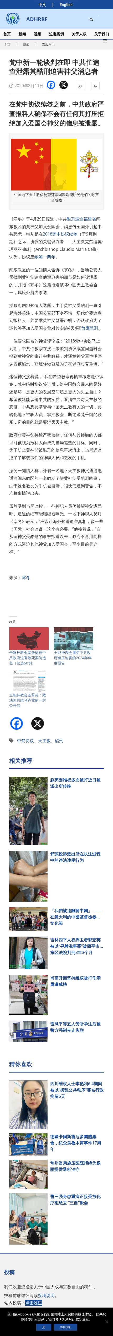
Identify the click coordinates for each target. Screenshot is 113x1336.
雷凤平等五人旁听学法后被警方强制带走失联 (75, 1027)
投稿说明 (46, 1295)
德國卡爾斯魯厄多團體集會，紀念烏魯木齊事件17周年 (75, 1143)
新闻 (26, 44)
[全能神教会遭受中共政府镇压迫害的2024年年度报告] (73, 638)
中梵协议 (25, 740)
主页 (7, 44)
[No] (106, 1321)
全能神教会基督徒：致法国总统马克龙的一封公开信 (27, 700)
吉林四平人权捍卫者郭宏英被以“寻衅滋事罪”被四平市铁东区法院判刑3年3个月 (77, 946)
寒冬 (26, 577)
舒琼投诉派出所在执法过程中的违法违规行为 (75, 857)
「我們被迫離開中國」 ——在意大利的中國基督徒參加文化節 (76, 917)
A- (95, 86)
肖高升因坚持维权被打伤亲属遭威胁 (75, 981)
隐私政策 (65, 1327)
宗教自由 (48, 44)
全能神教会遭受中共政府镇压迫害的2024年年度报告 (73, 657)
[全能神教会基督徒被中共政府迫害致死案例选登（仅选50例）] (29, 638)
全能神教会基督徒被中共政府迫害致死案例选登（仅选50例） (27, 657)
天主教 (44, 740)
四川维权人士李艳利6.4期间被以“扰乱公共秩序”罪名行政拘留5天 (77, 1090)
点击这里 (33, 1303)
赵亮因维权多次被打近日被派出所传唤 (75, 783)
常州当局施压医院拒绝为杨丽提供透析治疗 (75, 1166)
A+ (80, 86)
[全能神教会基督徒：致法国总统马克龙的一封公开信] (29, 681)
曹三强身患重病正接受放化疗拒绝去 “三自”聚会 (75, 1199)
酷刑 (59, 740)
